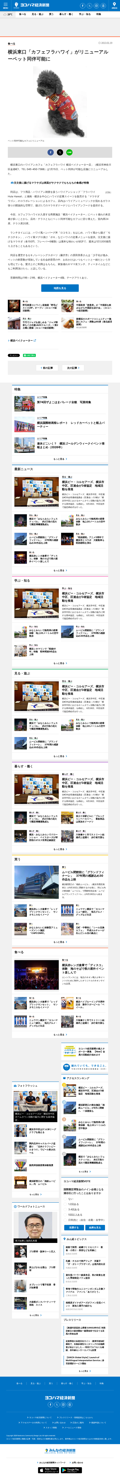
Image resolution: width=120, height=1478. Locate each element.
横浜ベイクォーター (21, 340)
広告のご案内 (78, 1422)
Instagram (96, 5)
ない (70, 1198)
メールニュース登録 (72, 1427)
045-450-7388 (35, 169)
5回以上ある (75, 1214)
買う (51, 14)
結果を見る (95, 1227)
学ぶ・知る (85, 14)
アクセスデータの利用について (34, 1422)
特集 (98, 14)
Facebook (82, 5)
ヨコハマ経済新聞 (31, 5)
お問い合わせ (60, 1422)
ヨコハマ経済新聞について (40, 1417)
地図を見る (60, 288)
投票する (74, 1227)
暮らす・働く (66, 14)
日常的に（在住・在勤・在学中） (87, 1220)
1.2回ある (73, 1204)
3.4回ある (74, 1209)
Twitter (89, 5)
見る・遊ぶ (37, 14)
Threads (103, 5)
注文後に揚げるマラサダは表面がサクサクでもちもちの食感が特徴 (51, 182)
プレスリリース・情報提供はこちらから (76, 1417)
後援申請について (98, 1422)
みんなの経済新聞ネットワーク (60, 1451)
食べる (22, 14)
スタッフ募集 (51, 1427)
